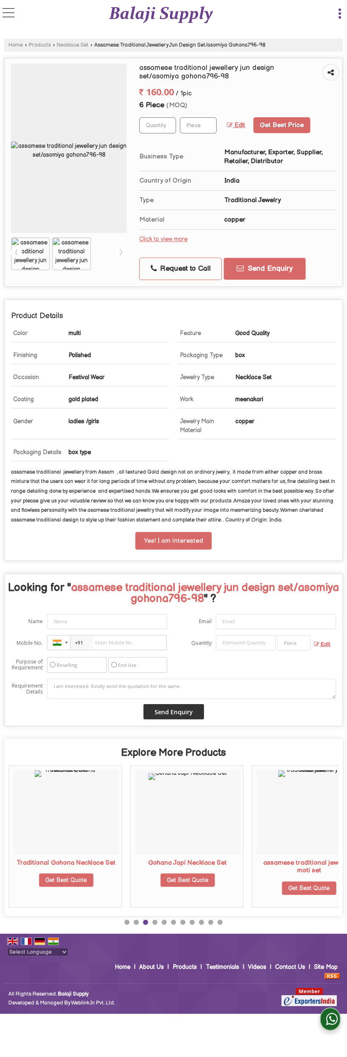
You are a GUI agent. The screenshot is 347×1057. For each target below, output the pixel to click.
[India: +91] (59, 642)
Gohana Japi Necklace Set (187, 863)
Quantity (201, 642)
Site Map (326, 967)
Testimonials (222, 967)
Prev (16, 252)
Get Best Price (282, 125)
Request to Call (184, 268)
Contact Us (290, 967)
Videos (257, 967)
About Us (151, 967)
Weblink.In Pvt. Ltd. (93, 1003)
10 (210, 922)
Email (205, 621)
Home (15, 45)
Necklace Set (72, 45)
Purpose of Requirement (27, 665)
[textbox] (198, 125)
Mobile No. (30, 642)
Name (35, 621)
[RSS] (332, 975)
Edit (239, 125)
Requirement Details (27, 689)
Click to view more (163, 239)
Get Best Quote (66, 880)
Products (40, 45)
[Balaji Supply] (161, 15)
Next (121, 252)
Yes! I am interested (173, 541)
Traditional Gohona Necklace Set (66, 863)
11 (220, 922)
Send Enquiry (269, 268)
